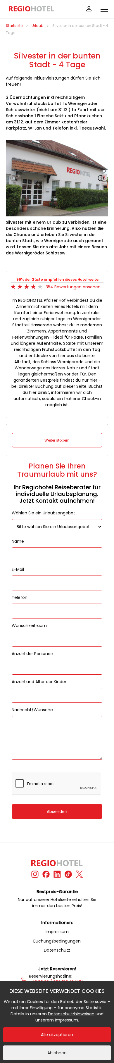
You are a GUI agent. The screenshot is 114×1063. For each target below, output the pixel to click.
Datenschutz (57, 950)
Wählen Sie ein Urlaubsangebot (43, 513)
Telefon (19, 597)
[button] (101, 178)
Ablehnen (57, 1053)
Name (18, 541)
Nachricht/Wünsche (32, 710)
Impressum (57, 932)
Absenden (57, 811)
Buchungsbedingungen (57, 941)
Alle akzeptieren (57, 1035)
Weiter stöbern (57, 440)
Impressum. (67, 1020)
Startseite (14, 25)
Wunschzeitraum (29, 625)
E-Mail (18, 569)
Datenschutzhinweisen (71, 1014)
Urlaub (37, 25)
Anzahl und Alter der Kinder (39, 682)
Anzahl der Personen (32, 654)
